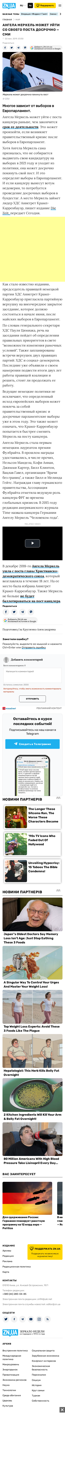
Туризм (36, 1395)
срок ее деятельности (20, 127)
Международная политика (11, 1357)
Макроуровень (10, 1364)
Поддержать (47, 5)
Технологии (9, 1390)
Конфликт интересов (44, 1361)
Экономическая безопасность (41, 1368)
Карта (5, 1272)
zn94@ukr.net (44, 1299)
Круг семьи (38, 1390)
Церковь (7, 1400)
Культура (7, 1405)
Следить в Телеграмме (35, 744)
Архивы (6, 1250)
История (37, 1385)
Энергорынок (10, 1369)
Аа (30, 5)
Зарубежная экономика (45, 1355)
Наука (6, 1385)
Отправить (32, 699)
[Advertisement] (32, 249)
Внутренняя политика (15, 1350)
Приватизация (10, 1374)
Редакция (8, 1256)
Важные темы (10, 14)
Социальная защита (43, 1350)
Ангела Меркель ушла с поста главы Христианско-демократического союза (30, 571)
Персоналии (39, 1374)
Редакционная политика (16, 1266)
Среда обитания (11, 1395)
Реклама (7, 1261)
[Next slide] (59, 14)
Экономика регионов (14, 1380)
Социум (36, 1380)
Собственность (40, 1400)
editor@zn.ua (53, 1304)
